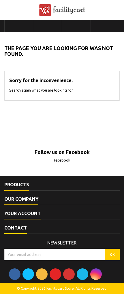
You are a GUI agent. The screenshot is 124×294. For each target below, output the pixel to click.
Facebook (62, 160)
